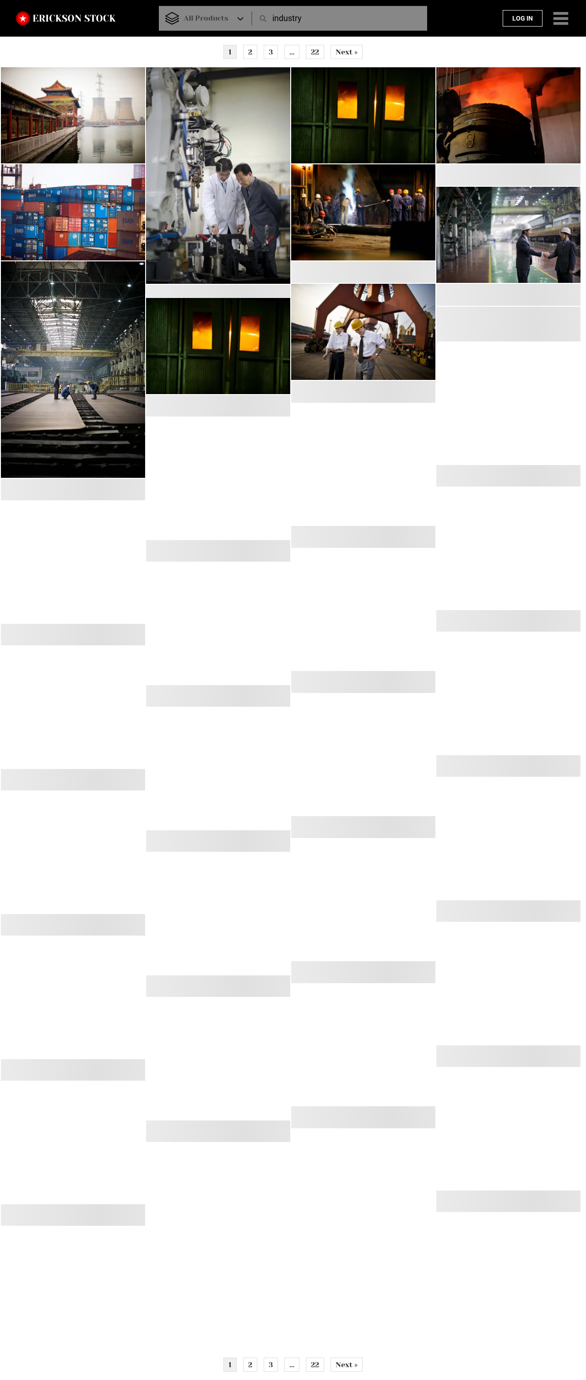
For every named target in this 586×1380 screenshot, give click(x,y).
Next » (347, 52)
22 (315, 52)
